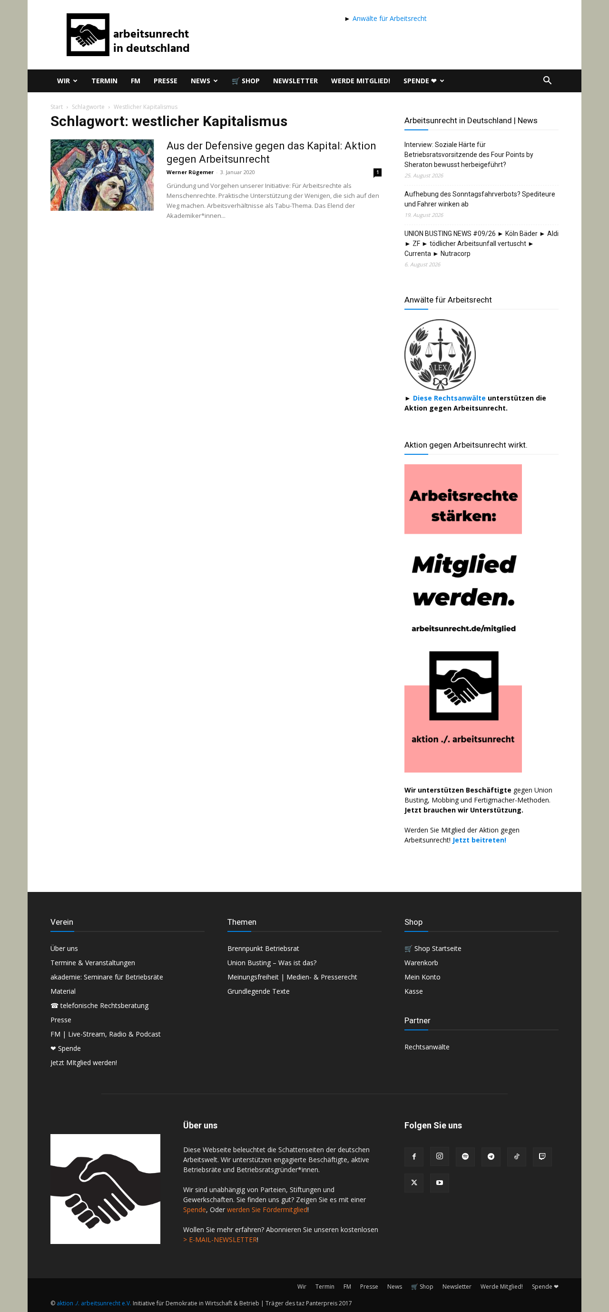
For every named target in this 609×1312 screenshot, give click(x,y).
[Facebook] (413, 1156)
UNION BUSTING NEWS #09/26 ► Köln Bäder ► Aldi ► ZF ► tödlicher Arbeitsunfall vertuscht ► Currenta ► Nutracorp (481, 243)
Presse (165, 80)
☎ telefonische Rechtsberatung (99, 1005)
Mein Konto (422, 976)
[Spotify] (465, 1156)
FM (135, 80)
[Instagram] (439, 1156)
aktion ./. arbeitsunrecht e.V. (94, 1303)
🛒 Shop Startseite (433, 948)
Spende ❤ (420, 80)
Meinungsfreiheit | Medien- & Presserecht (292, 976)
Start (56, 107)
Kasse (413, 991)
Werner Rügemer (190, 172)
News (200, 80)
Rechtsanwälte (427, 1046)
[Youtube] (439, 1183)
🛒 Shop (246, 80)
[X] (413, 1183)
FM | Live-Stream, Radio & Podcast (105, 1033)
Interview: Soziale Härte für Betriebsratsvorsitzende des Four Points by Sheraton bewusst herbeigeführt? (468, 154)
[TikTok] (516, 1156)
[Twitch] (542, 1156)
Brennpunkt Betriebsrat (263, 948)
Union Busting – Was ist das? (271, 962)
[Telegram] (491, 1156)
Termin (104, 80)
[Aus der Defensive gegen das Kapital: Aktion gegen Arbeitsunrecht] (102, 175)
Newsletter (295, 80)
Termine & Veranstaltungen (92, 962)
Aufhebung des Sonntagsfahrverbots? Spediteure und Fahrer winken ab (479, 199)
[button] (547, 81)
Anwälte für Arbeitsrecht (389, 18)
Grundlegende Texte (258, 991)
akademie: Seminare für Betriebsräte (106, 976)
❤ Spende (65, 1048)
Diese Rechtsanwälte (450, 397)
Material (63, 991)
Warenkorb (421, 962)
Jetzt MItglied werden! (83, 1062)
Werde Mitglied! (360, 80)
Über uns (64, 948)
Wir (63, 80)
